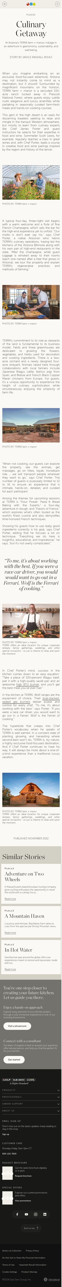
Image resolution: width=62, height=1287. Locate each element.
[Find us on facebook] (16, 1227)
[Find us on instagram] (34, 1227)
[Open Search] (57, 4)
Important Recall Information (32, 1278)
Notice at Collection (11, 1264)
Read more (10, 899)
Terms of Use (8, 1278)
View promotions (23, 1214)
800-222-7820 (9, 1167)
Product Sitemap (29, 1285)
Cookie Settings (9, 1285)
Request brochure (23, 1189)
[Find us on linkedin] (44, 1227)
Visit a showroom (17, 1026)
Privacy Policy (32, 1264)
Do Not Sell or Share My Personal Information (23, 1271)
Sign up (5, 1147)
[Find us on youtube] (25, 1227)
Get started (14, 1059)
